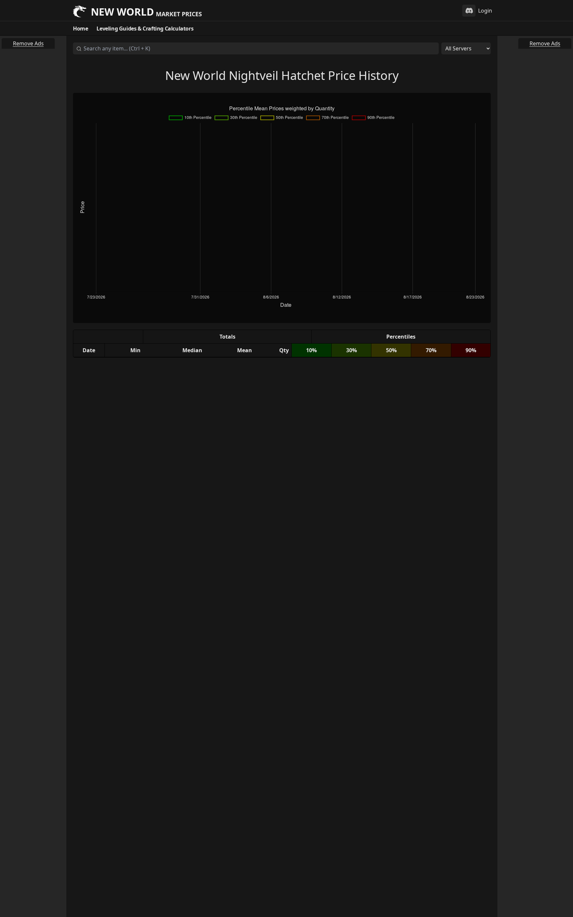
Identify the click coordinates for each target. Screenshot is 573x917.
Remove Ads (28, 43)
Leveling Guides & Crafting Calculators (144, 28)
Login (485, 10)
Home (80, 28)
